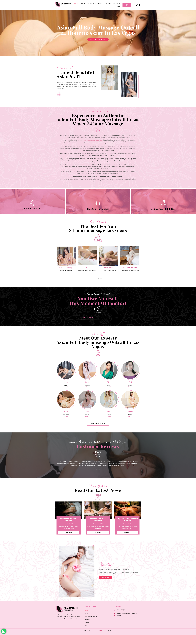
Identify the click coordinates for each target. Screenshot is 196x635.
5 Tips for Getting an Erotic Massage (127, 519)
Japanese (130, 385)
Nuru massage (84, 165)
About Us (82, 3)
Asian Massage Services (95, 3)
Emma (130, 411)
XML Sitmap (104, 631)
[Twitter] (137, 5)
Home (76, 3)
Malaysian (130, 415)
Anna (66, 382)
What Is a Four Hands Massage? (98, 519)
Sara (87, 411)
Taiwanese (87, 385)
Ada (108, 411)
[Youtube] (139, 5)
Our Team (115, 3)
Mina (66, 411)
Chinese (87, 415)
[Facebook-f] (134, 5)
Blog (118, 7)
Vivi (108, 382)
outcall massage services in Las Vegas (92, 140)
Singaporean (66, 415)
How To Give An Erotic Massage (68, 519)
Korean (66, 385)
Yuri (130, 382)
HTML (99, 631)
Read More (69, 532)
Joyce (87, 382)
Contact (108, 3)
